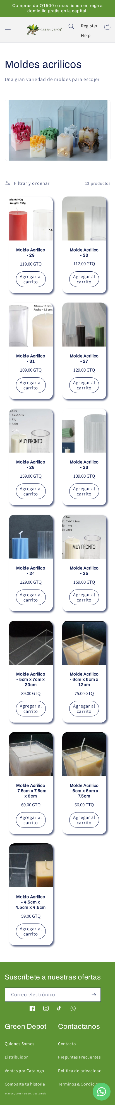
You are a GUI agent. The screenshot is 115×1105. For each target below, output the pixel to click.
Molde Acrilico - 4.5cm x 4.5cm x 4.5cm (31, 902)
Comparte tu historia (25, 1084)
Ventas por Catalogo (24, 1070)
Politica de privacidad (80, 1070)
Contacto (67, 1043)
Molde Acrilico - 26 (84, 465)
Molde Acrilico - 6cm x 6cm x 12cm (84, 679)
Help (86, 35)
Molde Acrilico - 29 (30, 252)
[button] (7, 29)
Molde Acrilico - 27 (84, 359)
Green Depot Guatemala (31, 1093)
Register (89, 26)
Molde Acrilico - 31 (30, 359)
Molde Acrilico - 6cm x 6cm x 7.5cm (84, 790)
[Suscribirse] (93, 995)
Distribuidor (16, 1057)
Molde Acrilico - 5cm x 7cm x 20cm (30, 679)
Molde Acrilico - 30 (84, 252)
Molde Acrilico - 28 (30, 465)
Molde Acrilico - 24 (30, 571)
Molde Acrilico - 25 (84, 571)
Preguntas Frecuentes (79, 1057)
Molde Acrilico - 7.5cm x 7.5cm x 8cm (31, 790)
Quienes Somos (20, 1043)
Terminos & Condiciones (81, 1084)
